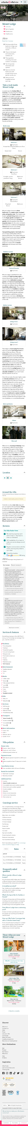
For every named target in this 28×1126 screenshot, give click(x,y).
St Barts (4, 1058)
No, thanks (15, 1123)
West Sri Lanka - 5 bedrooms (14, 1000)
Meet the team (6, 1037)
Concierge (5, 1035)
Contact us (5, 1028)
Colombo (8, 27)
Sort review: (6, 565)
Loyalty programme (7, 1039)
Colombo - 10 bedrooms (14, 980)
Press (3, 1032)
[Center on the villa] (11, 477)
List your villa (6, 1034)
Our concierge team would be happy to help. (14, 844)
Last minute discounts (8, 1068)
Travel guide (5, 1069)
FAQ (3, 1030)
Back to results (14, 1011)
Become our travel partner (9, 1041)
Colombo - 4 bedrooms (14, 955)
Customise (6, 1123)
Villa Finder (5, 1066)
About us (4, 1027)
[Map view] (7, 477)
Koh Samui (5, 1052)
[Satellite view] (4, 477)
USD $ (5, 849)
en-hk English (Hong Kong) (15, 1105)
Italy (3, 1056)
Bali (3, 1048)
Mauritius (5, 1053)
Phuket (4, 1050)
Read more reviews (14, 627)
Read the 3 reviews (7, 41)
